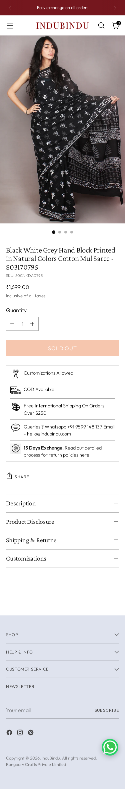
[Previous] (10, 7)
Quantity (16, 310)
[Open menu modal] (9, 25)
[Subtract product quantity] (12, 323)
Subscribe (107, 710)
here (84, 455)
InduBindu (51, 758)
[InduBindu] (62, 25)
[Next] (115, 7)
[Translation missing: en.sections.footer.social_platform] (10, 733)
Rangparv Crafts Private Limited (36, 764)
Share (22, 476)
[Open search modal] (101, 25)
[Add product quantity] (32, 323)
